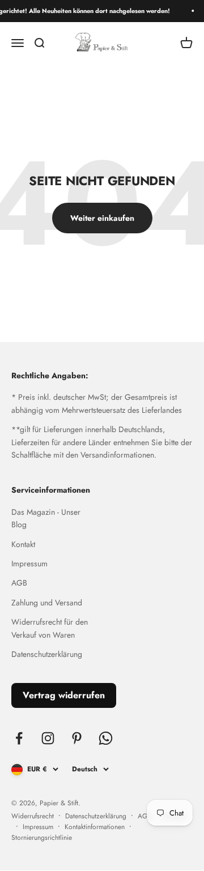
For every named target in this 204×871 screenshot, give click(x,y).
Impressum (29, 563)
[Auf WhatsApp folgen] (105, 738)
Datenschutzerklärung (46, 654)
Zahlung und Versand (46, 602)
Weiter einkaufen (102, 218)
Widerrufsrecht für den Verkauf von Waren (49, 628)
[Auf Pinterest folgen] (76, 738)
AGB (19, 582)
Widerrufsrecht (32, 816)
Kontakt (23, 544)
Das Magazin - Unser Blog (45, 518)
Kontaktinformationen (95, 827)
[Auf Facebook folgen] (19, 738)
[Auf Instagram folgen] (48, 738)
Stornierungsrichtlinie (41, 837)
